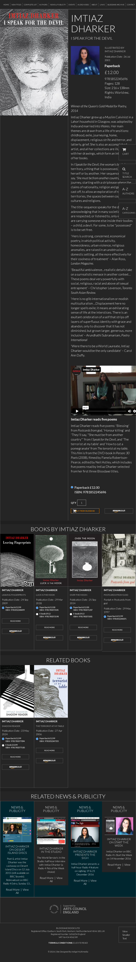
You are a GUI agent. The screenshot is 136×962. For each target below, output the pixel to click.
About (94, 5)
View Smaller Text (126, 935)
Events (72, 5)
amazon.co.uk (119, 510)
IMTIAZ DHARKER (115, 51)
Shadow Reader (11, 726)
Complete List (30, 5)
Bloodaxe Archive (115, 5)
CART (125, 153)
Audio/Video (83, 5)
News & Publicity (58, 5)
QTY (73, 502)
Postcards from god (116, 595)
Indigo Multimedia (80, 951)
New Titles (16, 5)
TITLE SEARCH (127, 174)
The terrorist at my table (50, 726)
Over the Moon (78, 595)
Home (6, 5)
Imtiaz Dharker (12, 590)
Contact (131, 5)
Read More (15, 621)
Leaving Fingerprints (14, 595)
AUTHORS (127, 191)
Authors (43, 5)
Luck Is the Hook (45, 595)
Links (102, 5)
